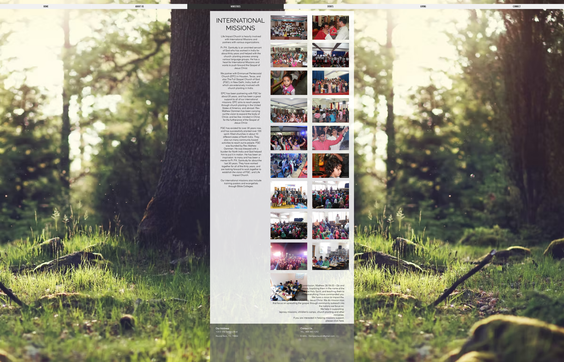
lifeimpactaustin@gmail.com (322, 336)
